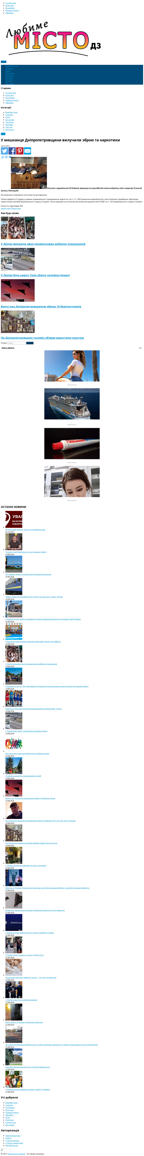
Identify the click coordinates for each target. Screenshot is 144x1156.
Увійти (8, 1138)
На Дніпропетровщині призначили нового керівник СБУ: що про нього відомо (40, 821)
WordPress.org (11, 1145)
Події (7, 71)
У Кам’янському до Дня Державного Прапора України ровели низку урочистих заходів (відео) (47, 686)
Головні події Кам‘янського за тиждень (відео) (25, 552)
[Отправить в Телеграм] (9, 157)
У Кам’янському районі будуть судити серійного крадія (29, 932)
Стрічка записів (12, 1140)
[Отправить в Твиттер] (4, 154)
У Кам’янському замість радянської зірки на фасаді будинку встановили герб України (43, 619)
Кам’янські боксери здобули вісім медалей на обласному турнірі (33, 709)
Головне (9, 68)
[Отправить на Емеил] (27, 154)
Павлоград (16, 208)
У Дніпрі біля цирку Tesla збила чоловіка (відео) (35, 275)
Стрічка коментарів (14, 1143)
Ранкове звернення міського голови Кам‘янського (27, 1067)
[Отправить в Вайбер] (6, 157)
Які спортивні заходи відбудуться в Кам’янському (27, 753)
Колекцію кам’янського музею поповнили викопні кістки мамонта (35, 910)
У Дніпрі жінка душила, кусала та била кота (24, 955)
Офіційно (9, 13)
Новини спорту (12, 10)
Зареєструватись (12, 1135)
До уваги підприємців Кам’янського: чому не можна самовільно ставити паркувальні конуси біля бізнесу (51, 1044)
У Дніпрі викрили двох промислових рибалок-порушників (43, 244)
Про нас (8, 81)
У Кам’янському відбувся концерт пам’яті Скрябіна (27, 1089)
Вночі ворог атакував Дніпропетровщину (24, 1022)
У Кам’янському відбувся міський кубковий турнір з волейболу (33, 641)
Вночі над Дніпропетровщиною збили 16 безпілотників (41, 306)
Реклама (9, 78)
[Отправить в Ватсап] (3, 157)
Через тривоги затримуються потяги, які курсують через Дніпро (34, 597)
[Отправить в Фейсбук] (12, 154)
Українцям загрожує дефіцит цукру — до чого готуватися (30, 977)
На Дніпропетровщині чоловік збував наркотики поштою (42, 338)
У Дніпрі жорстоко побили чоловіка (21, 1000)
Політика (9, 76)
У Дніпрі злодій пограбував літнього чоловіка (25, 865)
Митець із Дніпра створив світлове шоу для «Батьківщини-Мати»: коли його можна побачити (47, 888)
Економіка (10, 8)
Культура (9, 5)
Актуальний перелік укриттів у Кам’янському (25, 529)
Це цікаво (9, 73)
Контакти (9, 83)
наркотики (6, 208)
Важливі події (11, 66)
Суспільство (10, 3)
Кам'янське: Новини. (16, 1154)
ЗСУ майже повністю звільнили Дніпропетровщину (28, 574)
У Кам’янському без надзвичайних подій (23, 776)
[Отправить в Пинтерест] (19, 154)
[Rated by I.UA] (6, 1151)
